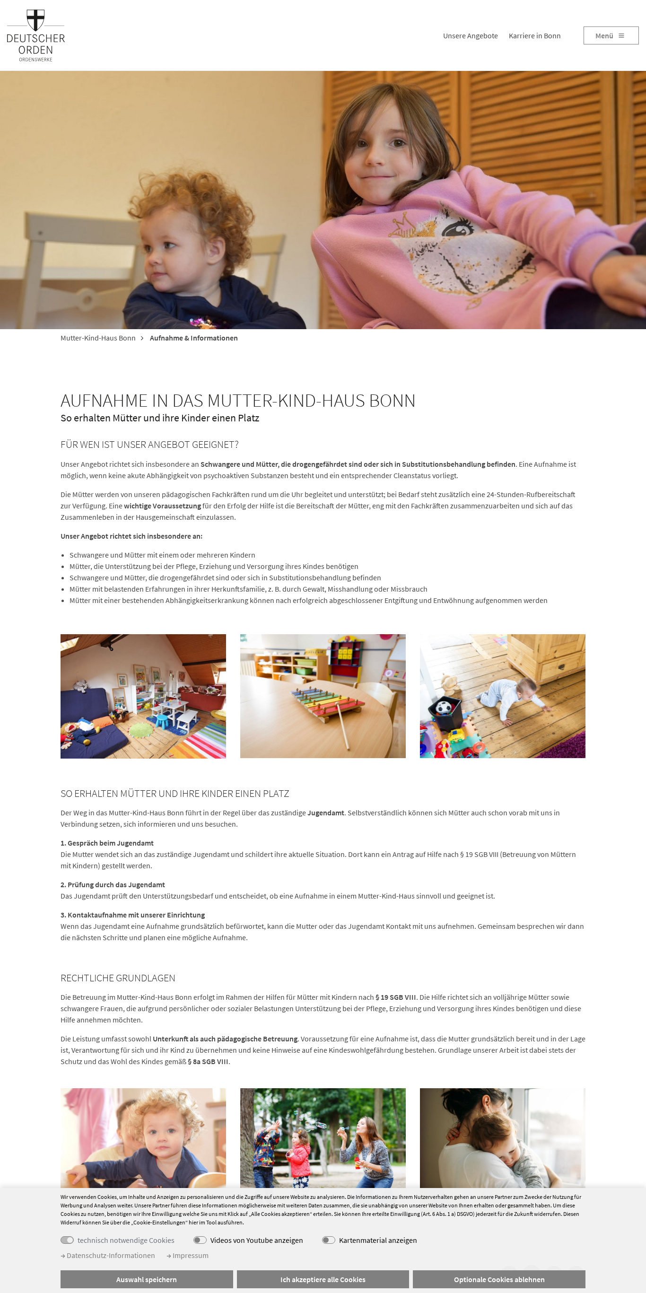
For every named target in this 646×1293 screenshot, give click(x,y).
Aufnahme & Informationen (193, 337)
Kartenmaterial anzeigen (378, 1240)
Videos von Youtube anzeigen (256, 1240)
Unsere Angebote (470, 35)
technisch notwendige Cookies (126, 1240)
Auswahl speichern (146, 1279)
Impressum (190, 1255)
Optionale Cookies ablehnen (499, 1279)
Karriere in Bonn (535, 35)
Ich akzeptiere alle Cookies (323, 1279)
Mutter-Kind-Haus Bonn (98, 337)
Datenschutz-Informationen (110, 1255)
